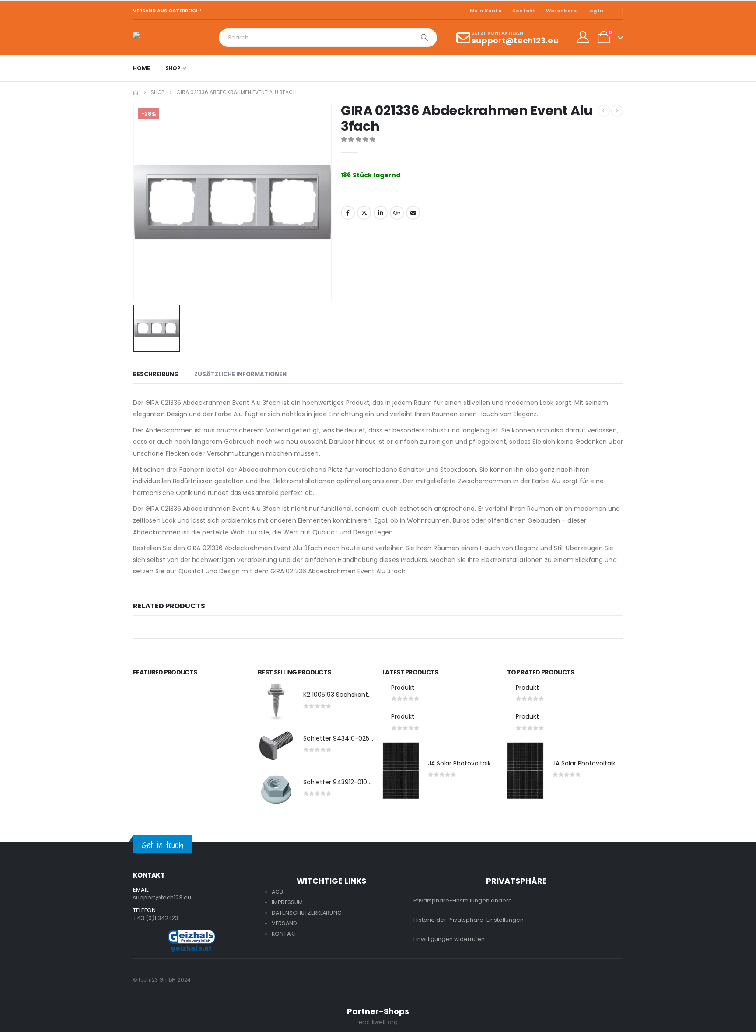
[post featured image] (276, 702)
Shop (173, 68)
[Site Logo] (157, 37)
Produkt (402, 687)
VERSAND (284, 923)
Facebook (348, 213)
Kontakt (524, 10)
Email (413, 213)
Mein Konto (486, 10)
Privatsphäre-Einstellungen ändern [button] (462, 900)
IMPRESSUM (287, 902)
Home (141, 68)
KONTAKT (284, 933)
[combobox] (315, 37)
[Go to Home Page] (135, 92)
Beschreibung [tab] (156, 374)
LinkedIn (381, 213)
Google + (397, 213)
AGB (277, 891)
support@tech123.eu (162, 897)
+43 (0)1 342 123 (155, 918)
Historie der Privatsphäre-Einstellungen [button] (468, 919)
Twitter (364, 213)
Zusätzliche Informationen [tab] (240, 374)
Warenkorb (561, 10)
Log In (595, 10)
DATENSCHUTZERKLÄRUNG (307, 912)
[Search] (424, 37)
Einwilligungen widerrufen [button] (449, 939)
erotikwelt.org (378, 1022)
